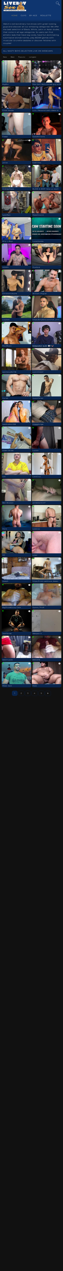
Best (13, 57)
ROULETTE (45, 15)
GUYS (23, 15)
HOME (14, 15)
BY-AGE (33, 15)
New (5, 57)
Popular (21, 57)
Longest (32, 57)
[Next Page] (48, 693)
